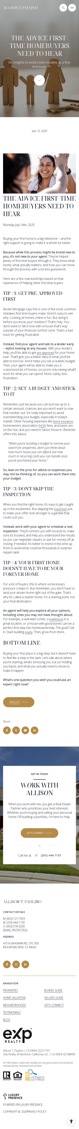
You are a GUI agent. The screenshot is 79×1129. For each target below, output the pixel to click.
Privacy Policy (36, 1111)
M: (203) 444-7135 (14, 922)
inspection (60, 509)
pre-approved (45, 352)
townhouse (56, 619)
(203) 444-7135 (51, 855)
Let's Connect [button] (54, 1005)
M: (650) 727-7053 (14, 918)
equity (28, 632)
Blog (6, 1020)
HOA (42, 425)
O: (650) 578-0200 (14, 926)
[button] (18, 702)
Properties (10, 990)
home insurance (63, 421)
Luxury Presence (31, 1104)
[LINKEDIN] (25, 964)
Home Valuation (14, 998)
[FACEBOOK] (7, 964)
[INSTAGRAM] (16, 964)
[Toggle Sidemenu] (72, 8)
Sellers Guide (53, 998)
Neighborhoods (14, 1005)
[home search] (63, 8)
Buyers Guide (53, 990)
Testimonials (12, 1012)
